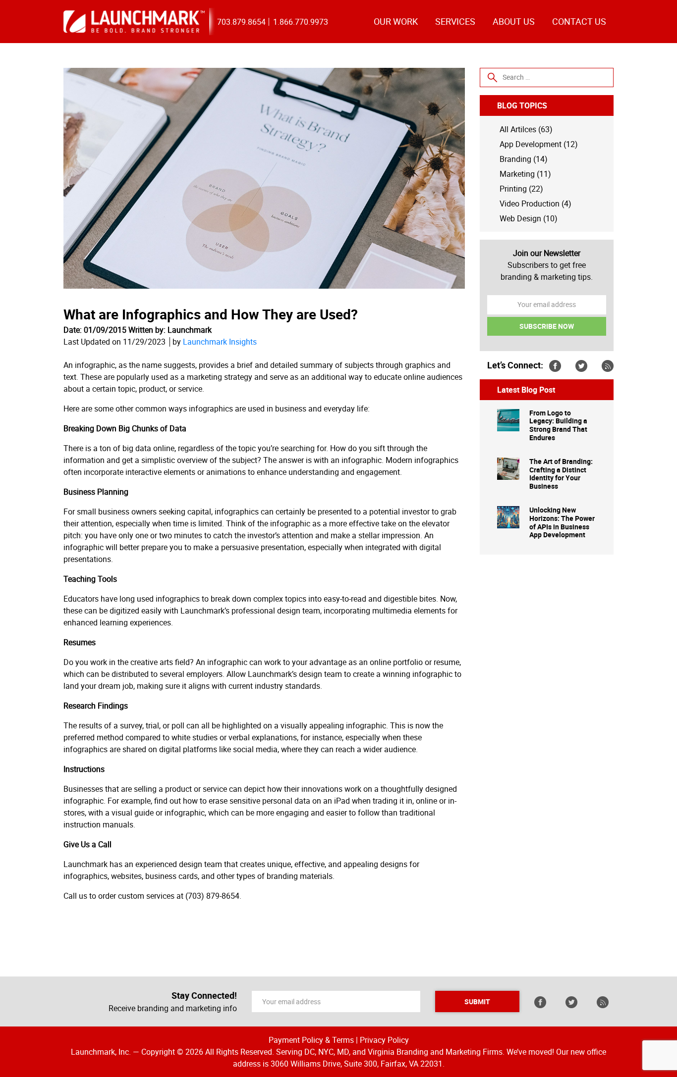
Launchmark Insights (220, 342)
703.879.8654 (241, 22)
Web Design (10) (529, 218)
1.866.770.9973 (300, 22)
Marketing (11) (525, 173)
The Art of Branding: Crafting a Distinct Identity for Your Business (561, 474)
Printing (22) (521, 188)
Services (455, 21)
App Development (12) (539, 144)
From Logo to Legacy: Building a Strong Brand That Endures (558, 425)
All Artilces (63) (526, 129)
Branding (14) (524, 159)
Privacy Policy (384, 1039)
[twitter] (581, 365)
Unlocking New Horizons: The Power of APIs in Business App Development (562, 522)
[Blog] (608, 365)
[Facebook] (555, 365)
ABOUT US (514, 21)
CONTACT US (579, 21)
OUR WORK (396, 21)
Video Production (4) (535, 203)
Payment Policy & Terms (311, 1039)
